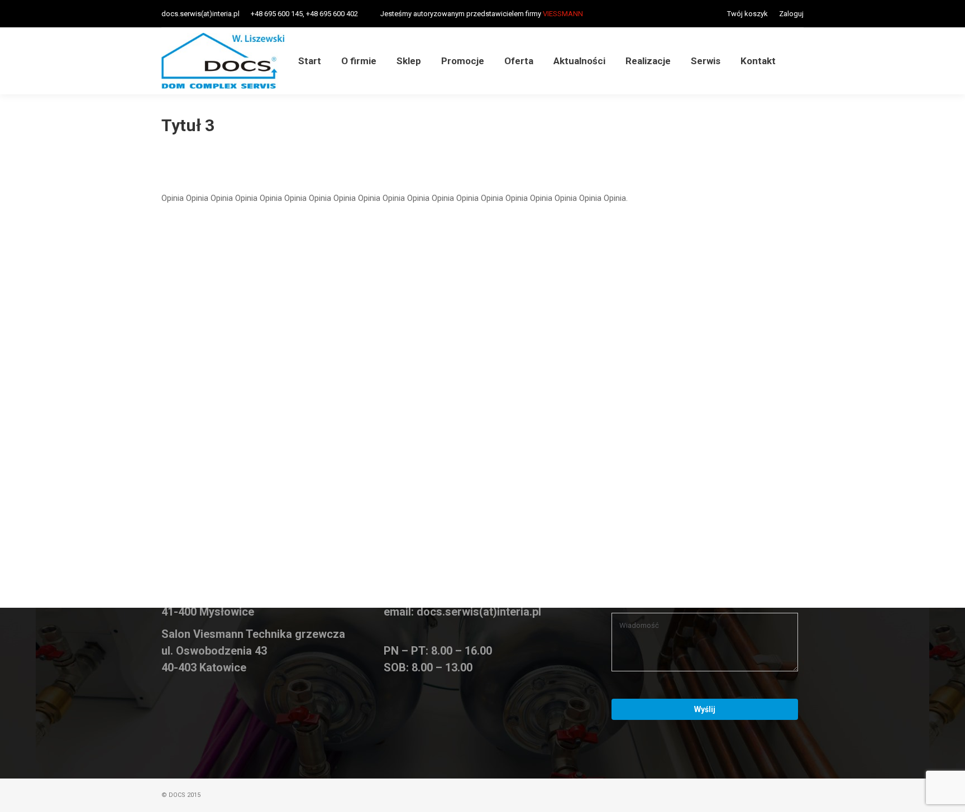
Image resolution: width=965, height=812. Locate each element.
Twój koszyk (747, 13)
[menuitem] (309, 61)
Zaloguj (791, 13)
